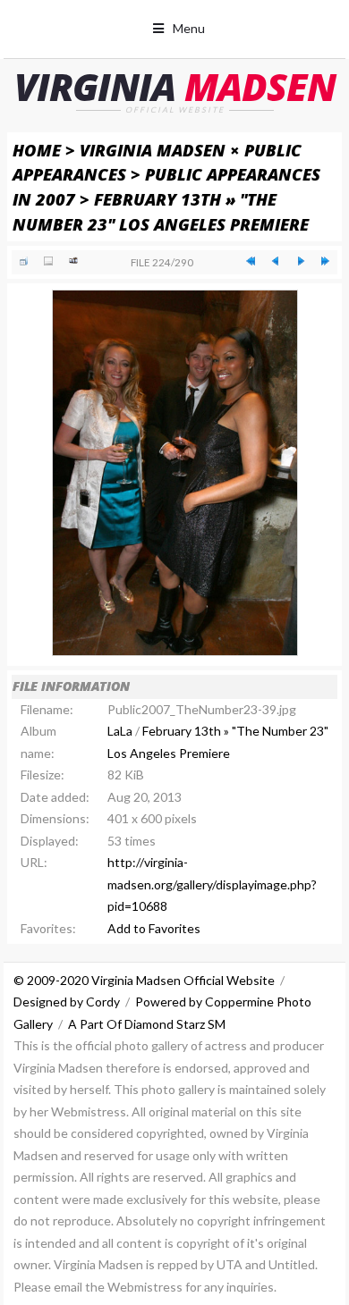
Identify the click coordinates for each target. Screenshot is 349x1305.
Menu (189, 28)
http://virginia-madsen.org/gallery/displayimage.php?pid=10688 (212, 884)
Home (37, 150)
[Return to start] (250, 261)
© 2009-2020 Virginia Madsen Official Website (144, 980)
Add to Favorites (153, 928)
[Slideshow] (73, 261)
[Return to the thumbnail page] (24, 261)
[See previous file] (275, 261)
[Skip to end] (325, 261)
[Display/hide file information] (48, 261)
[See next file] (300, 261)
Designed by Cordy (66, 1001)
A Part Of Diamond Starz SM (147, 1023)
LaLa (119, 730)
